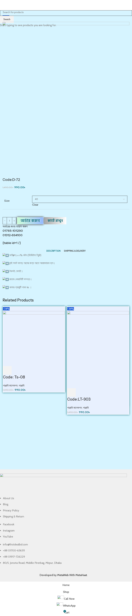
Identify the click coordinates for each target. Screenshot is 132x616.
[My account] (128, 5)
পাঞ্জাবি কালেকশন (10, 385)
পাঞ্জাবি (21, 385)
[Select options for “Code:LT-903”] (71, 392)
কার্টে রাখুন (55, 220)
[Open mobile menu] (4, 5)
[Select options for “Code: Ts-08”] (7, 370)
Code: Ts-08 (14, 377)
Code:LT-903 (79, 399)
